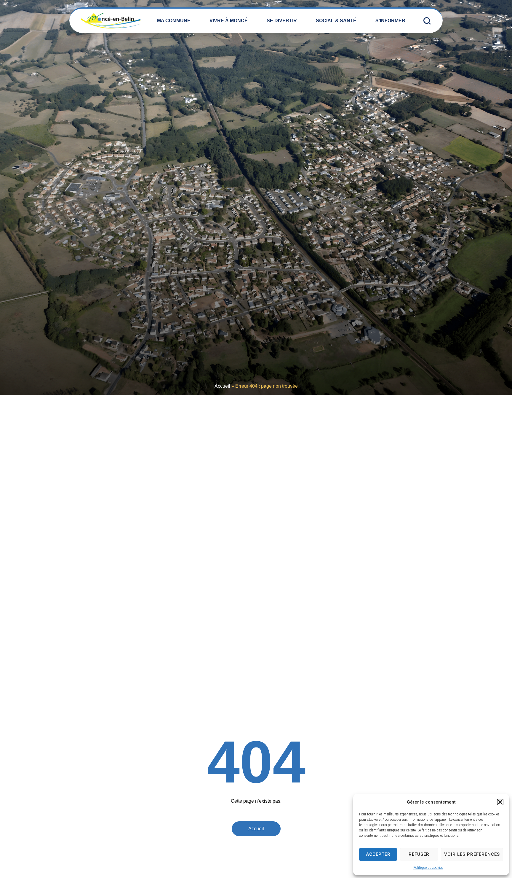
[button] (500, 802)
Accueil (222, 386)
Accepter (378, 854)
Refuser (419, 854)
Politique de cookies (428, 868)
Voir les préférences (472, 854)
